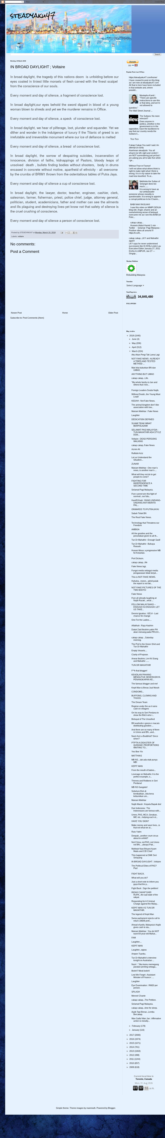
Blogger (111, 1108)
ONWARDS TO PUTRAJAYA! (145, 509)
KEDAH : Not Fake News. (143, 401)
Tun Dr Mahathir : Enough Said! (145, 540)
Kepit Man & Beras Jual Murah (145, 688)
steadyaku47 (32, 15)
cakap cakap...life (139, 562)
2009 (132, 1067)
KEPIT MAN (137, 766)
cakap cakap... (136, 223)
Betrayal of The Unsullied (143, 719)
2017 (132, 1035)
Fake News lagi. (138, 566)
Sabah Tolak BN (138, 513)
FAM (133, 938)
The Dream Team (139, 702)
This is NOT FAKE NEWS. (143, 577)
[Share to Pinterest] (76, 232)
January (136, 1030)
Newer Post (16, 313)
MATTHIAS (136, 756)
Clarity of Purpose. (139, 654)
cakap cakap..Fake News (143, 445)
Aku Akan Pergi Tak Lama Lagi (145, 355)
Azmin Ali (135, 449)
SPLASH (135, 992)
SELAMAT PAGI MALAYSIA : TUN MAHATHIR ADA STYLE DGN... (146, 432)
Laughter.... (136, 942)
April (134, 347)
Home (65, 313)
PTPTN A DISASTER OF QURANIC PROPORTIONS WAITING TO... (145, 745)
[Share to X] (71, 232)
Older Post (113, 313)
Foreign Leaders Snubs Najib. (145, 390)
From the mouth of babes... (143, 770)
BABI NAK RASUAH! (140, 204)
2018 (132, 336)
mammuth (91, 1108)
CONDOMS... (137, 692)
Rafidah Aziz (137, 453)
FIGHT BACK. (138, 874)
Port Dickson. (137, 558)
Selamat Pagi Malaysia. (142, 490)
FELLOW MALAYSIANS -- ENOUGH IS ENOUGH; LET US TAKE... (145, 606)
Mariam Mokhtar (138, 800)
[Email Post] (62, 232)
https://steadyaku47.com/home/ (143, 77)
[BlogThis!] (69, 232)
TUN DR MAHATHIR (141, 665)
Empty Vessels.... (139, 650)
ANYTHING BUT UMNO (142, 374)
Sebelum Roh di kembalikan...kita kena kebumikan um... (142, 793)
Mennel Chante (138, 996)
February (136, 1026)
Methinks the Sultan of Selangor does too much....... (150, 183)
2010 (132, 1063)
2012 (132, 1055)
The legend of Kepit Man (142, 914)
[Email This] (66, 232)
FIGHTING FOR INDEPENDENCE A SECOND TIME (141, 483)
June (134, 339)
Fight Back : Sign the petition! (144, 888)
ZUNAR (135, 464)
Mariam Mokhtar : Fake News (144, 411)
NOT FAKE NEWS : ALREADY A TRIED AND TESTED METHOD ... (145, 361)
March (135, 351)
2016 (132, 1039)
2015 (132, 1043)
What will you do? (139, 878)
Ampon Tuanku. (138, 954)
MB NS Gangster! (139, 787)
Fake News (136, 594)
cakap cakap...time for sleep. (144, 1008)
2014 (132, 1047)
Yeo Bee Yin (137, 752)
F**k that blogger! (139, 671)
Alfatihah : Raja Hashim (142, 625)
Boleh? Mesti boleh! (140, 971)
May (134, 343)
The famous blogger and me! (144, 684)
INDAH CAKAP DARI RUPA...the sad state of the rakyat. (144, 894)
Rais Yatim (136, 832)
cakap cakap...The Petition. (143, 1000)
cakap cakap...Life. (139, 378)
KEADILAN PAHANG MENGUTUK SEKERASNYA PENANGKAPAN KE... (145, 677)
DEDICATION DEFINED (142, 419)
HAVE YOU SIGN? (140, 821)
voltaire (21, 236)
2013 (132, 1051)
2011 (131, 1059)
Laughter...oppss (139, 950)
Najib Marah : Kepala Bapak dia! (146, 804)
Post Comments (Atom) (33, 318)
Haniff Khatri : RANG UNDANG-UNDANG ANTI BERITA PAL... (146, 502)
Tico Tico (134, 139)
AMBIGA (135, 529)
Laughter (135, 415)
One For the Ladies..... (141, 620)
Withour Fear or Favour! (140, 166)
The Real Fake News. (141, 517)
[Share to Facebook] (74, 232)
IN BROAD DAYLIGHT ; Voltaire (146, 862)
